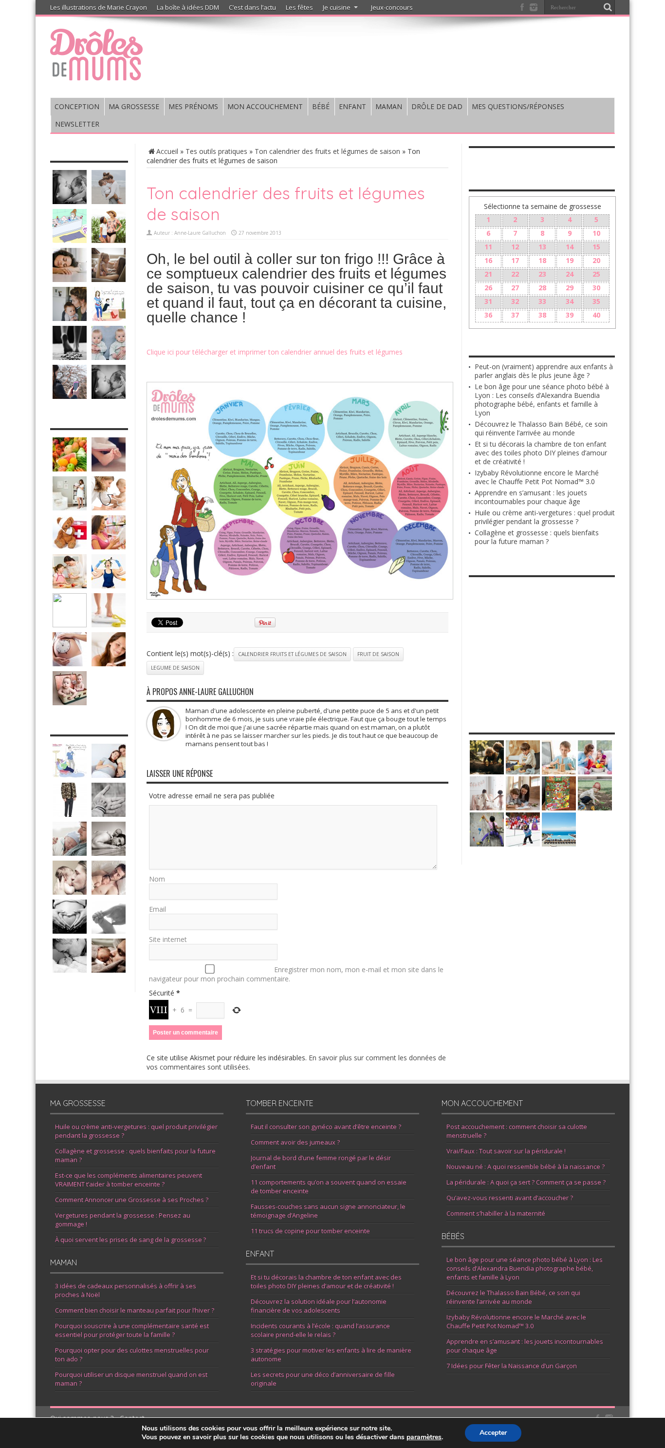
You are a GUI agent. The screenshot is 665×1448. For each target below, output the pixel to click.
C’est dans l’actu (252, 7)
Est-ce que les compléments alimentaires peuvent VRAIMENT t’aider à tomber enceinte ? (128, 1179)
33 (542, 301)
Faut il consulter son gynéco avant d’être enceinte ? (326, 1126)
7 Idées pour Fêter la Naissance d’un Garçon (511, 1365)
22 (515, 274)
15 (596, 246)
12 (515, 246)
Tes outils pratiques (216, 151)
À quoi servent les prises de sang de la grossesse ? (130, 1239)
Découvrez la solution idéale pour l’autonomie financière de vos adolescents (319, 1306)
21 (488, 274)
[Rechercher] (607, 7)
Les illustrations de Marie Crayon (98, 7)
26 (488, 287)
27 (515, 287)
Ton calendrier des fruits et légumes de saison (327, 151)
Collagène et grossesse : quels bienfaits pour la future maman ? (537, 537)
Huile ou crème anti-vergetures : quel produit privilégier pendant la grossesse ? (545, 517)
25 (596, 274)
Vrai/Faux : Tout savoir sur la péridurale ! (506, 1151)
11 (488, 246)
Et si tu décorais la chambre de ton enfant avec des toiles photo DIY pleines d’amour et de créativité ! (541, 452)
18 (542, 260)
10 (596, 233)
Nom (157, 879)
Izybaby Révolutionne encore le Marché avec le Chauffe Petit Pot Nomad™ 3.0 (537, 477)
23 (542, 274)
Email (157, 909)
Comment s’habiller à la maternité (495, 1213)
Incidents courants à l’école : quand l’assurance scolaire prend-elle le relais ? (320, 1330)
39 (569, 315)
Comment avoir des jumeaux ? (295, 1142)
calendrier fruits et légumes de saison (292, 654)
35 (596, 301)
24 (569, 274)
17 (515, 260)
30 (596, 287)
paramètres (424, 1437)
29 (569, 287)
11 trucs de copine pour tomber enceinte (310, 1230)
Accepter (493, 1432)
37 (515, 315)
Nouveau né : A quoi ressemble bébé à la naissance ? (525, 1166)
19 (569, 260)
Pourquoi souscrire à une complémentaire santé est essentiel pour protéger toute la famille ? (132, 1330)
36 (488, 315)
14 (569, 246)
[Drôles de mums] (96, 74)
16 (488, 260)
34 (569, 301)
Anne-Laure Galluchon (200, 232)
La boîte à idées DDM (188, 7)
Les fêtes (299, 7)
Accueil (167, 151)
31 (488, 301)
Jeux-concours (392, 7)
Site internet (168, 939)
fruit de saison (378, 654)
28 (542, 287)
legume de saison (175, 667)
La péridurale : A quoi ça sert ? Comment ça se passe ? (526, 1182)
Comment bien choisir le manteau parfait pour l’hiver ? (134, 1310)
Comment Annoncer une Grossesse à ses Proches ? (131, 1199)
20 (596, 260)
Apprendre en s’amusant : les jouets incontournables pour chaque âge (531, 497)
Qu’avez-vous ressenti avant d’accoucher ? (509, 1197)
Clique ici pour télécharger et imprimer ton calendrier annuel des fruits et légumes (275, 352)
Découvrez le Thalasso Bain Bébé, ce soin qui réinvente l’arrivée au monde (541, 428)
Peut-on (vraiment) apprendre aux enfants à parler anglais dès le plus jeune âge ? (544, 371)
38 (542, 315)
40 (596, 315)
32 (515, 301)
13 (542, 246)
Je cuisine (337, 7)
